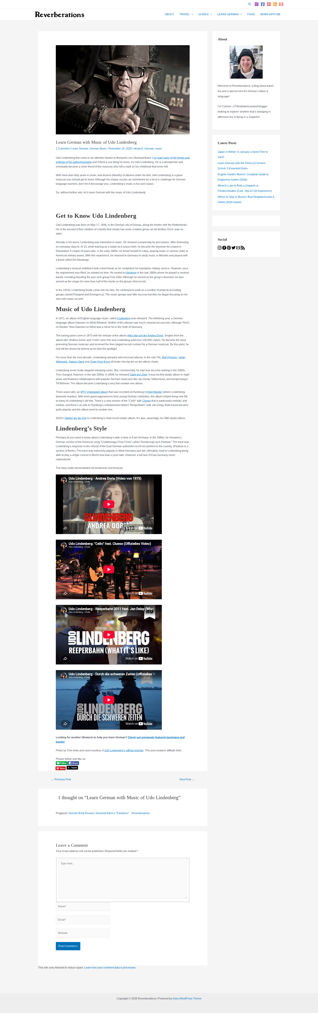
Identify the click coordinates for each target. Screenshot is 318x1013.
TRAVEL (184, 14)
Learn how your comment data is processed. (110, 967)
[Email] (281, 4)
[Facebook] (263, 4)
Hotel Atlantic (154, 392)
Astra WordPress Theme (187, 998)
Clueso (146, 400)
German (149, 148)
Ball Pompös (169, 357)
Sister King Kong (100, 361)
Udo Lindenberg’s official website (123, 750)
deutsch (138, 148)
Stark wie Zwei (138, 374)
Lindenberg (124, 318)
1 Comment (62, 148)
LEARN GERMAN (228, 14)
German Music (98, 148)
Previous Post (61, 779)
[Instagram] (257, 4)
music (158, 148)
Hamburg (131, 272)
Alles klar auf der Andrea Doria (145, 335)
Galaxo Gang (76, 361)
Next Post (187, 779)
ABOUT (169, 14)
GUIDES (203, 14)
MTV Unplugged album (94, 392)
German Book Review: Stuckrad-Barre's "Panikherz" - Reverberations (109, 813)
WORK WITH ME (270, 14)
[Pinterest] (269, 4)
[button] (249, 4)
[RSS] (275, 4)
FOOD (251, 14)
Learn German (79, 148)
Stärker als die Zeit (75, 418)
